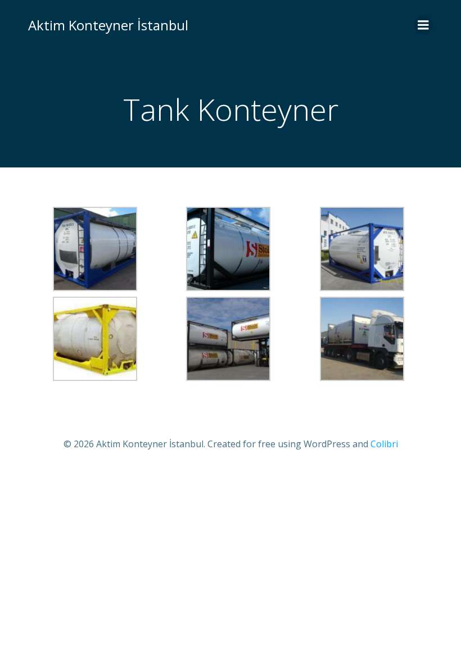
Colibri (384, 444)
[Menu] (423, 25)
